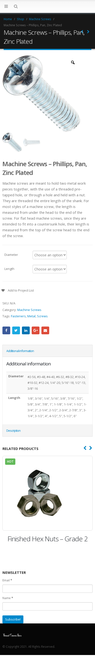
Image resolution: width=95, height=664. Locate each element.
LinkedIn (26, 330)
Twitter (16, 330)
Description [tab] (13, 430)
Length (9, 268)
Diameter (11, 254)
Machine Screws (29, 310)
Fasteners (18, 316)
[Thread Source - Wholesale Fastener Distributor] (47, 6)
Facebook (6, 330)
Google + (35, 330)
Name (7, 598)
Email (45, 330)
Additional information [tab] (20, 351)
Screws (42, 316)
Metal (31, 316)
